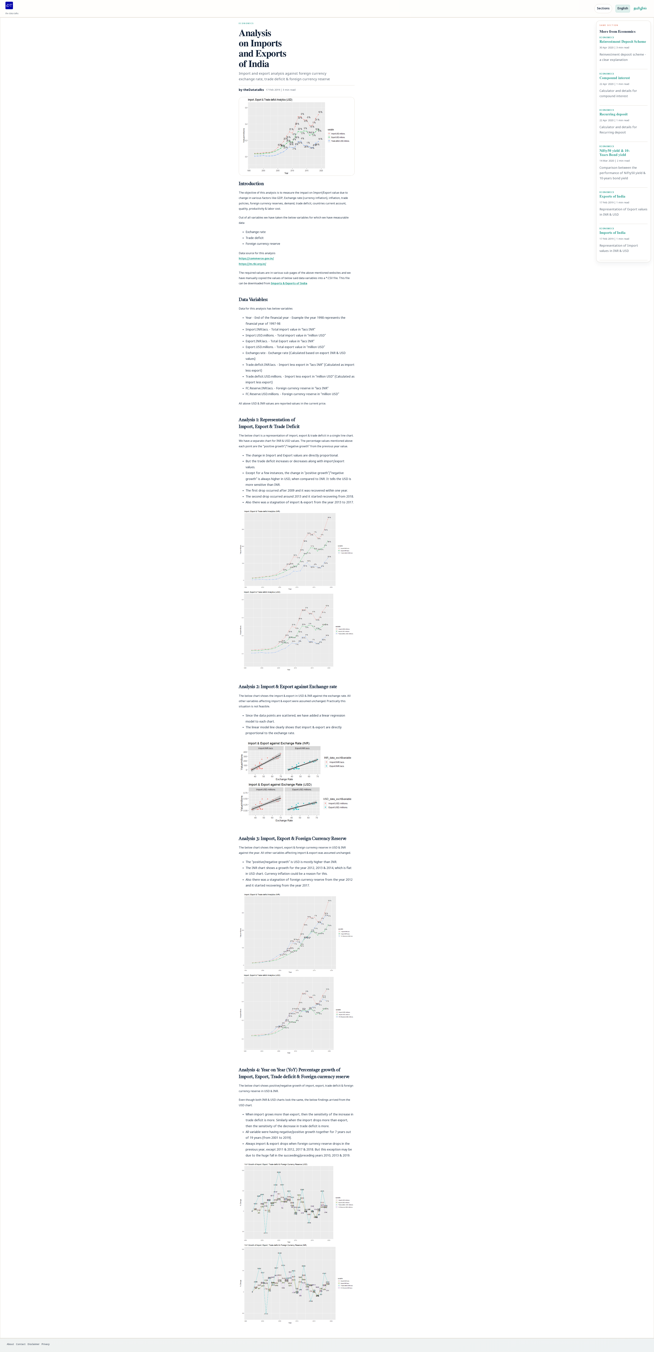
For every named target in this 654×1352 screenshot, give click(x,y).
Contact (21, 1344)
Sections (603, 9)
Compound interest (615, 77)
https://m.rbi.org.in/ (252, 264)
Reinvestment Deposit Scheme (623, 41)
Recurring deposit (614, 114)
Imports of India (613, 232)
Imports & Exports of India (289, 283)
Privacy (46, 1344)
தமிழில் (640, 9)
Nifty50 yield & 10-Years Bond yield (615, 152)
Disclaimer (34, 1344)
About (10, 1344)
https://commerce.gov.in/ (256, 258)
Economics (246, 23)
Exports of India (612, 196)
